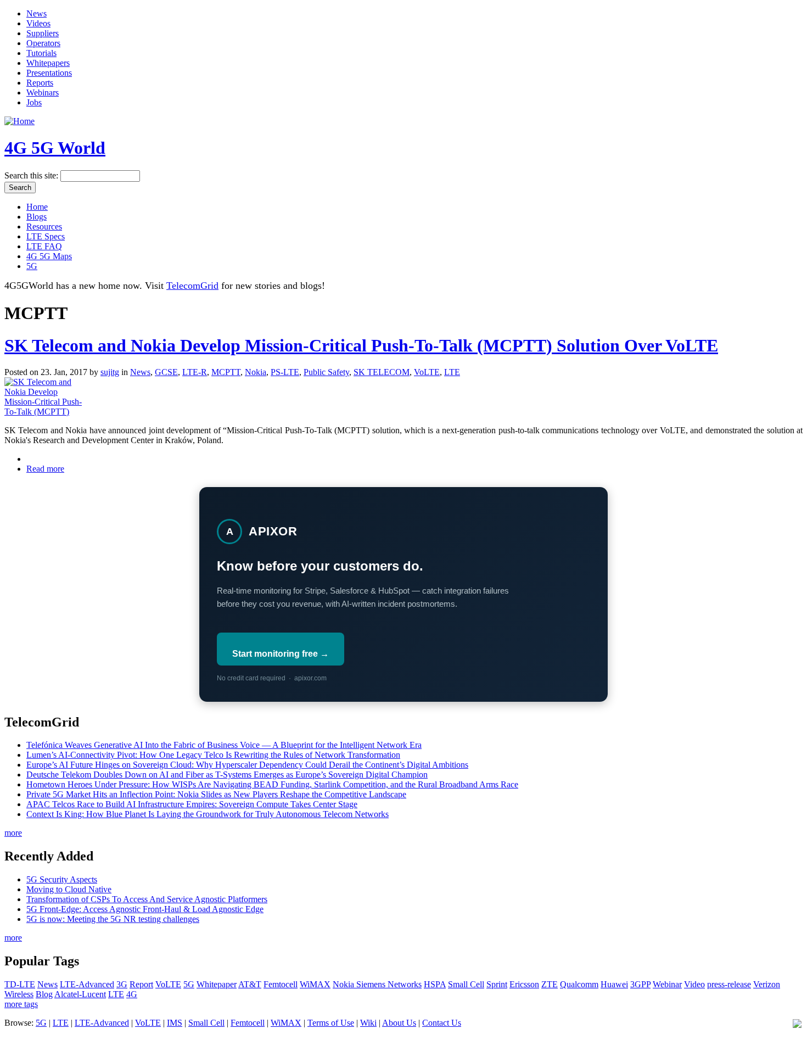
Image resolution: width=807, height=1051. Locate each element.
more (13, 832)
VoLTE (427, 372)
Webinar (667, 984)
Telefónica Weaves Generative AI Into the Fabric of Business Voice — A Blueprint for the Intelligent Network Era (224, 745)
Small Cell (466, 984)
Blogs (36, 216)
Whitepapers (48, 63)
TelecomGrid (192, 285)
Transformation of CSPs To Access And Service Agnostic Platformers (146, 899)
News (36, 13)
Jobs (34, 102)
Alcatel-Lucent (80, 994)
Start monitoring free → (280, 653)
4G (131, 994)
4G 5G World (54, 148)
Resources (44, 226)
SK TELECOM (382, 372)
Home (37, 206)
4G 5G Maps (49, 256)
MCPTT (225, 372)
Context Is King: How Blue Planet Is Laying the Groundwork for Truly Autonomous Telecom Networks (207, 814)
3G (121, 984)
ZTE (549, 984)
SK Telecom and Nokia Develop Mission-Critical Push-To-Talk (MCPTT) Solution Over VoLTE (361, 345)
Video (694, 984)
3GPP (640, 984)
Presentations (49, 72)
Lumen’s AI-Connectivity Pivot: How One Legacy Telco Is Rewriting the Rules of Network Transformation (213, 754)
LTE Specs (45, 236)
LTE (452, 372)
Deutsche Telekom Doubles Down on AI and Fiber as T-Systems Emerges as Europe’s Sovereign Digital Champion (227, 774)
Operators (43, 43)
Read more (45, 468)
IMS (174, 1022)
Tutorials (41, 53)
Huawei (614, 984)
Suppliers (42, 33)
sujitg (109, 372)
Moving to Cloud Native (68, 889)
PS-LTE (285, 372)
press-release (729, 984)
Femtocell (281, 984)
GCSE (166, 372)
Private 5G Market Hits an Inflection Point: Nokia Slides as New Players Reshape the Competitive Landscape (216, 794)
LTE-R (194, 372)
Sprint (496, 984)
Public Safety (326, 372)
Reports (39, 82)
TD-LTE (19, 984)
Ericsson (524, 984)
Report (141, 984)
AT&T (249, 984)
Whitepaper (217, 984)
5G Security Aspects (61, 879)
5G (31, 266)
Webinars (42, 92)
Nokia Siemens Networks (377, 984)
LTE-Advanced (87, 984)
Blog (44, 994)
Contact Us (441, 1022)
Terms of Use (330, 1022)
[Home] (19, 121)
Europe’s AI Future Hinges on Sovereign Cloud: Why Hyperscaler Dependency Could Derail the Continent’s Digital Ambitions (247, 764)
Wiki (368, 1022)
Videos (38, 23)
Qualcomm (579, 984)
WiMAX (315, 984)
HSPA (435, 984)
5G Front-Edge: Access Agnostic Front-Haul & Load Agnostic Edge (145, 909)
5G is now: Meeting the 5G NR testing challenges (112, 919)
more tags (21, 1004)
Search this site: (32, 175)
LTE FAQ (44, 246)
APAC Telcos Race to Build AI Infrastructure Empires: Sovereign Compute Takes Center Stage (191, 804)
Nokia (255, 372)
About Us (399, 1022)
